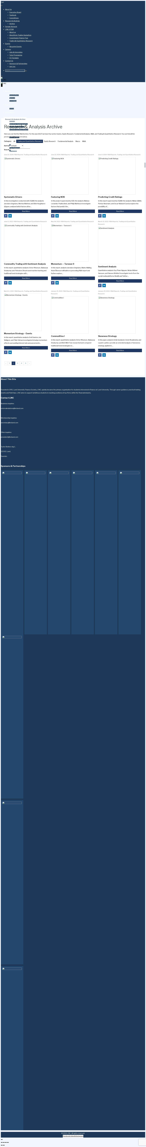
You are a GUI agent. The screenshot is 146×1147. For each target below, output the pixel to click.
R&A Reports (18, 154)
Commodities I (58, 336)
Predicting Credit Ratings (110, 197)
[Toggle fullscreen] (6, 1142)
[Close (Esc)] (2, 1142)
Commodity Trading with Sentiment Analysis (25, 264)
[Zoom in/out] (8, 1142)
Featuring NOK (58, 197)
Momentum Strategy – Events (18, 333)
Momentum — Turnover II (62, 264)
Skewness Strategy (107, 336)
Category (7, 141)
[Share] (4, 1142)
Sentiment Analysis (107, 266)
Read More (26, 211)
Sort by (7, 146)
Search (6, 150)
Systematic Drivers (13, 197)
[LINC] (3, 79)
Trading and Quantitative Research (35, 154)
